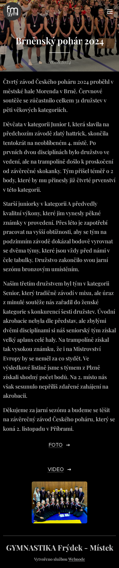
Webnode (76, 559)
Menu (110, 11)
